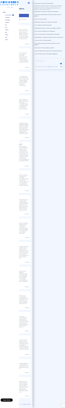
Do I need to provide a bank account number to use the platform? (47, 44)
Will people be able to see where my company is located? (48, 28)
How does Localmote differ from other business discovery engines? (47, 15)
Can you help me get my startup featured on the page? (47, 34)
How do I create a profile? (41, 19)
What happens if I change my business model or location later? (49, 37)
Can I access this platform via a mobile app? (45, 31)
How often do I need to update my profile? (44, 47)
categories (49, 66)
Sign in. (19, 19)
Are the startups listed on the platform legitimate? (46, 53)
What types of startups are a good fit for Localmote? (47, 11)
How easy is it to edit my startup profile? (44, 3)
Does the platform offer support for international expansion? (48, 50)
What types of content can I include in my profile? (46, 22)
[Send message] (60, 63)
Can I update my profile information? (43, 25)
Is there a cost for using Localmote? (43, 40)
